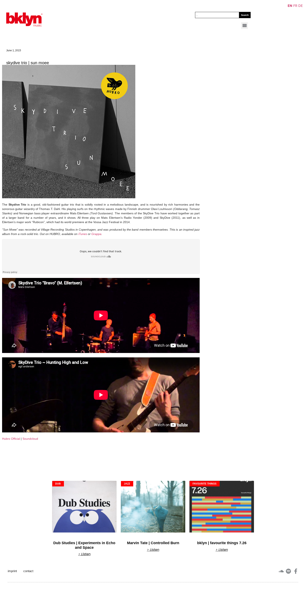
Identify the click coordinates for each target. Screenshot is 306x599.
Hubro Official (11, 438)
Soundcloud (30, 438)
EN (290, 6)
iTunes (82, 234)
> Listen (84, 554)
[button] (244, 25)
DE (300, 6)
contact (28, 571)
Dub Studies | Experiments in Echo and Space (84, 545)
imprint (12, 571)
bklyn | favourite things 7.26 (221, 543)
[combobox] (217, 15)
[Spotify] (288, 571)
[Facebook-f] (295, 571)
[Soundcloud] (281, 571)
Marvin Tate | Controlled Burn (153, 543)
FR (295, 6)
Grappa (96, 234)
